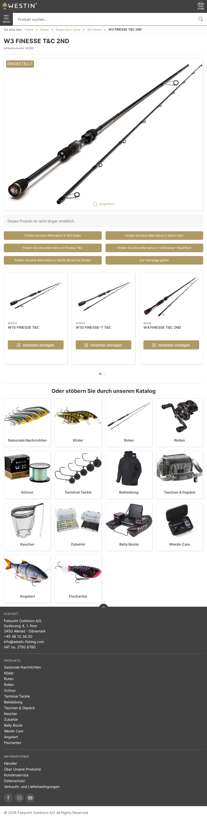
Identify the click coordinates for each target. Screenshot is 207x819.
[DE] (19, 6)
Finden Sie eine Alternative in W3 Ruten (52, 235)
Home (29, 30)
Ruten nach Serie (68, 30)
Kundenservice (16, 775)
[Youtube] (30, 797)
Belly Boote (129, 544)
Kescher (27, 544)
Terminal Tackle (78, 492)
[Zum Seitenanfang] (103, 608)
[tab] (100, 374)
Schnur (27, 492)
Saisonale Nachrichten (27, 440)
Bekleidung (129, 492)
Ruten (44, 30)
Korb (201, 8)
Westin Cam (179, 544)
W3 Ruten (94, 30)
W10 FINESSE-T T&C (93, 327)
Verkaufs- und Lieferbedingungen (32, 786)
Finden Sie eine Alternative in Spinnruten (154, 235)
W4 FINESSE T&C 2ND (162, 327)
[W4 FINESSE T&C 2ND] (171, 297)
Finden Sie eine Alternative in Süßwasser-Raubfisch (154, 248)
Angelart (27, 596)
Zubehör (78, 544)
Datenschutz (14, 781)
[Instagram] (19, 797)
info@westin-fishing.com (24, 641)
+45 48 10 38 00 (18, 636)
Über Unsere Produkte (22, 769)
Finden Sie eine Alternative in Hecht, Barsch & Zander (52, 260)
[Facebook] (8, 797)
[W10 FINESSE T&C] (36, 297)
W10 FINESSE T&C (23, 327)
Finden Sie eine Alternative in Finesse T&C (52, 248)
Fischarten (78, 596)
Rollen (179, 440)
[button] (103, 134)
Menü (6, 21)
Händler (10, 763)
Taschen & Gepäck (179, 492)
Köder (78, 440)
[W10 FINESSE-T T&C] (104, 297)
